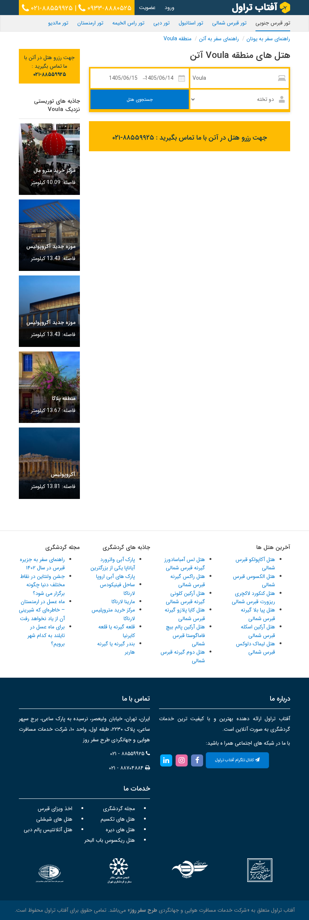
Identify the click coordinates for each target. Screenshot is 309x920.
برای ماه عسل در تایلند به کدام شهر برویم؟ (46, 635)
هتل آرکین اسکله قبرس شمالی (258, 631)
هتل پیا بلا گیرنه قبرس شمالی (258, 614)
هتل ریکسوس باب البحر (109, 840)
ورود (169, 7)
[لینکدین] (166, 760)
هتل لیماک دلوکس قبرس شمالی (255, 648)
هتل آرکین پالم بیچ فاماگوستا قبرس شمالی (185, 635)
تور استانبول (191, 23)
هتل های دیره (120, 830)
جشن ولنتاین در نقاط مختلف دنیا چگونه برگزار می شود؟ (42, 585)
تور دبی (161, 23)
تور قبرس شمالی (229, 23)
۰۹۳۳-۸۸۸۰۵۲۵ (109, 8)
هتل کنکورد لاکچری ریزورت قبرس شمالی (253, 597)
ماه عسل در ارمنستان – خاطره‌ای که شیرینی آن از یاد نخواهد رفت (42, 610)
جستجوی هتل (140, 99)
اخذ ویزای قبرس (55, 808)
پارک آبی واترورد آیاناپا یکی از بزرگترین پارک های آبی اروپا (112, 568)
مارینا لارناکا (123, 602)
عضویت (147, 7)
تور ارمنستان (90, 23)
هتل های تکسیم (118, 819)
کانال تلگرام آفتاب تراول (235, 760)
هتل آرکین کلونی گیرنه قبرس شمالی (185, 597)
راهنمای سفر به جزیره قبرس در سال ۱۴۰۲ (42, 563)
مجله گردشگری (119, 808)
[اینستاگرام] (181, 760)
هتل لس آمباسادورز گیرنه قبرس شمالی (184, 563)
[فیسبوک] (197, 760)
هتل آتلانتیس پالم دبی (48, 830)
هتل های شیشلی (54, 819)
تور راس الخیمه (128, 23)
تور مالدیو (58, 23)
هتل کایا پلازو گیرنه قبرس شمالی (185, 614)
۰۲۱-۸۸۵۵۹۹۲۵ (51, 8)
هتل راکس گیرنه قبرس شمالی (187, 580)
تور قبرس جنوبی (272, 23)
